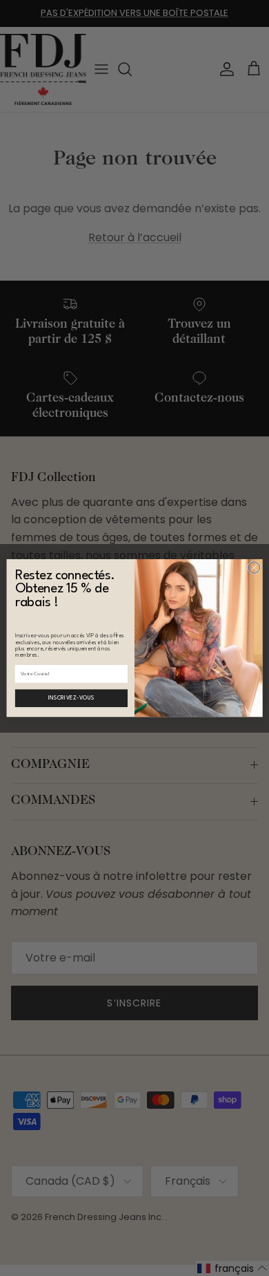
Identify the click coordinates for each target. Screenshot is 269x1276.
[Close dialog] (254, 568)
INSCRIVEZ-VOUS (71, 698)
